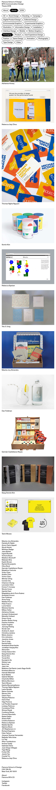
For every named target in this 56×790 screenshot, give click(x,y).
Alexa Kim (5, 650)
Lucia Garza (6, 606)
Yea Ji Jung (6, 641)
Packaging (7, 35)
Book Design (14, 16)
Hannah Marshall (8, 673)
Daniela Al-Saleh (8, 543)
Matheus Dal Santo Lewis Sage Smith (16, 668)
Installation (37, 27)
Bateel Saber (7, 716)
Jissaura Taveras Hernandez (12, 735)
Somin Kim (6, 656)
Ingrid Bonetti (7, 554)
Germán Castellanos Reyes (12, 568)
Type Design (8, 42)
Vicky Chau (6, 572)
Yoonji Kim (6, 658)
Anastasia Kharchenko (10, 645)
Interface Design (9, 31)
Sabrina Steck (7, 727)
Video (18, 42)
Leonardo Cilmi (7, 585)
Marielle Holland (8, 616)
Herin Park (6, 700)
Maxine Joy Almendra (10, 541)
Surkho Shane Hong (9, 620)
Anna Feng (6, 600)
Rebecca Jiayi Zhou (9, 758)
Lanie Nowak (7, 689)
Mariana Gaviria (8, 608)
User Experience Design (33, 35)
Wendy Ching (7, 579)
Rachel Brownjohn (9, 564)
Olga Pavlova (7, 702)
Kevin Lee (5, 664)
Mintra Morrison (8, 681)
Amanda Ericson (8, 595)
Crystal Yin (6, 756)
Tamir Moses (7, 683)
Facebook (5, 785)
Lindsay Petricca (8, 706)
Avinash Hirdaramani (10, 614)
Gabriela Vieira (7, 746)
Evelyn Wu (6, 752)
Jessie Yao (6, 754)
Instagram (5, 781)
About (5, 10)
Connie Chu (6, 581)
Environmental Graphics (12, 23)
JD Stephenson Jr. (9, 729)
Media (14, 10)
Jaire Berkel (6, 552)
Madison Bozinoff (8, 558)
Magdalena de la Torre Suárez (13, 593)
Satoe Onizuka (7, 691)
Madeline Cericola (9, 570)
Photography (43, 38)
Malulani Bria (7, 560)
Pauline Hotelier (8, 623)
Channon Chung (8, 583)
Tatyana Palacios (8, 698)
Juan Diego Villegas (9, 748)
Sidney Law (6, 662)
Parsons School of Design (12, 767)
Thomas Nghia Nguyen (10, 687)
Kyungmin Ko (7, 660)
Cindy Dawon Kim (9, 652)
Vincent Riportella (9, 714)
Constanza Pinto (8, 708)
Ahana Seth (6, 718)
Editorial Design (30, 20)
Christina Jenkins (8, 633)
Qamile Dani (6, 591)
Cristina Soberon (8, 721)
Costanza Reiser (8, 712)
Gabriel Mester (7, 677)
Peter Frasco (6, 604)
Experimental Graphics (34, 23)
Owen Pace (6, 696)
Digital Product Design (12, 20)
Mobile (22, 31)
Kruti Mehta (6, 675)
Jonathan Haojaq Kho (10, 648)
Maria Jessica (7, 635)
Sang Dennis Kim (8, 654)
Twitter (4, 783)
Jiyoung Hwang (8, 627)
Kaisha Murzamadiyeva (10, 685)
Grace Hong (6, 618)
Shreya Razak (7, 710)
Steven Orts (6, 693)
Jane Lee (5, 666)
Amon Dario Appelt (9, 545)
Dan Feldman (7, 597)
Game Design (18, 38)
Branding (25, 16)
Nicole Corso (7, 589)
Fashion (6, 38)
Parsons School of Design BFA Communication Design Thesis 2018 (13, 4)
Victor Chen (6, 577)
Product (18, 35)
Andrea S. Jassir (8, 631)
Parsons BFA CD (8, 777)
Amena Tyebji (7, 744)
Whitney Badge (8, 549)
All (4, 16)
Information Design (22, 27)
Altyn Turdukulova (9, 741)
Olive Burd (6, 566)
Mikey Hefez (7, 610)
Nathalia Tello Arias (9, 737)
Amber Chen (6, 574)
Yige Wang (6, 750)
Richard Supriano (8, 731)
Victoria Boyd (7, 556)
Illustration (7, 27)
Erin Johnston (7, 637)
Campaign (37, 16)
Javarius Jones (7, 639)
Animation (31, 38)
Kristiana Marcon (8, 670)
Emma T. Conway (8, 587)
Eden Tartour (6, 733)
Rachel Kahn (6, 643)
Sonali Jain (6, 629)
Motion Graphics (35, 31)
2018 (22, 10)
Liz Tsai (4, 739)
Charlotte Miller (8, 679)
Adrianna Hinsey (8, 612)
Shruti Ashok (7, 547)
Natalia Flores (7, 602)
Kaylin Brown (7, 562)
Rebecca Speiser (8, 723)
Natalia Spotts (7, 725)
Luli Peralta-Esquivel (10, 704)
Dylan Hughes (7, 625)
